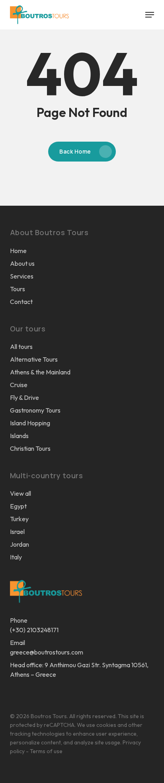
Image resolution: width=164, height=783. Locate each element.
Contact (21, 302)
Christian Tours (30, 448)
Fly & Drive (24, 397)
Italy (16, 557)
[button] (149, 15)
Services (21, 276)
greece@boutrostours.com (46, 652)
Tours (17, 289)
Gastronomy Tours (35, 410)
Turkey (19, 519)
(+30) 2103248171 (34, 630)
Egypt (18, 506)
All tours (21, 347)
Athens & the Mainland (40, 372)
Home (18, 251)
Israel (17, 532)
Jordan (19, 544)
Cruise (18, 385)
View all (20, 493)
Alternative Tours (34, 359)
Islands (19, 436)
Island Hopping (30, 423)
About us (22, 263)
